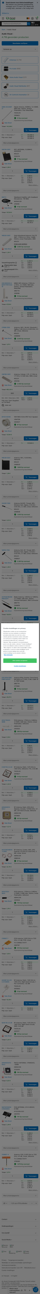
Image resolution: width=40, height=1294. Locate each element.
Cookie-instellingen (20, 666)
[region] (20, 647)
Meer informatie (8, 654)
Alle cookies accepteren (20, 660)
